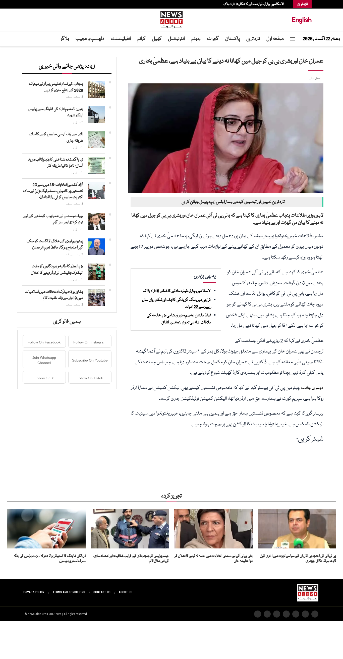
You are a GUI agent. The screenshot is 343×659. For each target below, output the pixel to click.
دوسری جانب (312, 388)
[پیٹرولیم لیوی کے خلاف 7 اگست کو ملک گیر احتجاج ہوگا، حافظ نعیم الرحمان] (96, 246)
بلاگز (65, 39)
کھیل (156, 39)
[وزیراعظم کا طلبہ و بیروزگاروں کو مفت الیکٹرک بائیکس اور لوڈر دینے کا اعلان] (96, 272)
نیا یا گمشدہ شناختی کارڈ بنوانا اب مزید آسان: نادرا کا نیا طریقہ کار (55, 163)
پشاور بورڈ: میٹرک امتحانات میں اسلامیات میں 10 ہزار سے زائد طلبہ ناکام (54, 295)
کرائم (141, 39)
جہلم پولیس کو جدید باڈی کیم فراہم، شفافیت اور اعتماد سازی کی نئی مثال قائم (131, 558)
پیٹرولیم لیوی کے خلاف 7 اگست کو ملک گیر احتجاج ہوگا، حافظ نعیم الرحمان (55, 244)
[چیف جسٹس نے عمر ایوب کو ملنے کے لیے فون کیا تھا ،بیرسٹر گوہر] (96, 221)
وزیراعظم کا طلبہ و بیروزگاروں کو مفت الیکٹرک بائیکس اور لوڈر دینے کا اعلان (57, 270)
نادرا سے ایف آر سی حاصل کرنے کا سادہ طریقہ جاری (56, 137)
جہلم (196, 39)
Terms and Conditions (69, 592)
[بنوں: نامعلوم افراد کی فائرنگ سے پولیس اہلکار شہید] (96, 114)
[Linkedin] (257, 614)
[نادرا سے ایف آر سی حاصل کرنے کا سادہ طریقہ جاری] (96, 139)
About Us (125, 592)
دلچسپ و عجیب (90, 39)
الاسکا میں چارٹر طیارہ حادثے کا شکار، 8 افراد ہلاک (253, 4)
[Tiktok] (31, 4)
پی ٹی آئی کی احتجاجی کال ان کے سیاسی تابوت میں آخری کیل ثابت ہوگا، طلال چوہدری (298, 558)
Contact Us (101, 592)
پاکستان (232, 39)
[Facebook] (46, 4)
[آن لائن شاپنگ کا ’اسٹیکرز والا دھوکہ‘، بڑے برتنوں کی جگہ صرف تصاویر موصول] (46, 528)
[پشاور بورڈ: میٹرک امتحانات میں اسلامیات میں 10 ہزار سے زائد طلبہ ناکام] (96, 297)
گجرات (213, 39)
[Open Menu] (292, 39)
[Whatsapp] (295, 614)
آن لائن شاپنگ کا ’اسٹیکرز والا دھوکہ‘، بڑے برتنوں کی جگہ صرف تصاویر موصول (50, 558)
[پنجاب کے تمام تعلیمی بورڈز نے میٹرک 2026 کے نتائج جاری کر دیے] (96, 89)
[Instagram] (41, 4)
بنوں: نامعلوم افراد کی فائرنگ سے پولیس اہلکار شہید (55, 112)
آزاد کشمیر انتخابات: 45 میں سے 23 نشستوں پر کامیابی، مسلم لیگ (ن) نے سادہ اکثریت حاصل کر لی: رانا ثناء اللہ (53, 191)
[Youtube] (36, 4)
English (302, 20)
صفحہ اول (275, 39)
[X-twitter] (305, 614)
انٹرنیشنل (176, 39)
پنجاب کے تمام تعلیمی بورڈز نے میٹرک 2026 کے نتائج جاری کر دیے (56, 87)
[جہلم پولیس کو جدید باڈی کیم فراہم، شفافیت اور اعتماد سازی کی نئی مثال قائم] (130, 528)
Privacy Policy (33, 592)
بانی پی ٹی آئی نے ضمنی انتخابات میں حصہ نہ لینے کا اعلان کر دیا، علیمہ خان (214, 558)
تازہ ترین (253, 39)
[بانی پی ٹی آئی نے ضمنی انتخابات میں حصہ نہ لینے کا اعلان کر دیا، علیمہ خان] (213, 528)
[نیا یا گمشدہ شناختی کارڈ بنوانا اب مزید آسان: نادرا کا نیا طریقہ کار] (96, 165)
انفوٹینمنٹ (121, 39)
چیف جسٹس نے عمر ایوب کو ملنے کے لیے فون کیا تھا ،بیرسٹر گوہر (53, 219)
